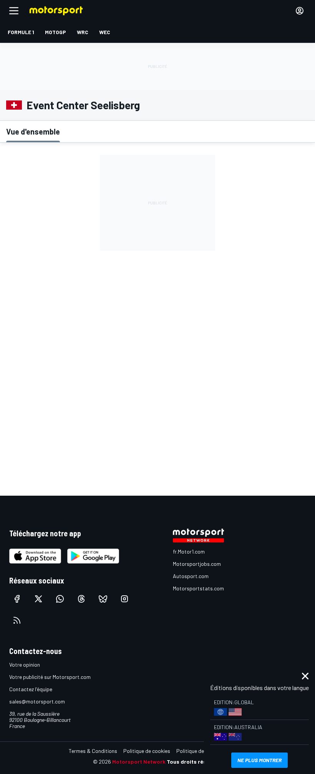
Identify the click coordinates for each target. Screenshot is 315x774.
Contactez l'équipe (30, 689)
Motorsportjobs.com (197, 563)
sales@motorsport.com (37, 701)
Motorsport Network (139, 761)
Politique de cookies (146, 751)
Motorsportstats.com (198, 588)
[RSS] (17, 620)
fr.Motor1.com (189, 551)
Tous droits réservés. (194, 761)
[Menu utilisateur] (299, 10)
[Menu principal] (14, 11)
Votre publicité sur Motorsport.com (50, 677)
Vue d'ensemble (33, 131)
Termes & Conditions (93, 751)
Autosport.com (191, 576)
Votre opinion (24, 664)
